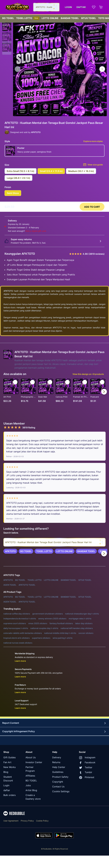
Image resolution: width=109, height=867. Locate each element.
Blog (5, 772)
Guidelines (57, 772)
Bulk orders (9, 795)
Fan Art (7, 762)
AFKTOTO (8, 291)
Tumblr (88, 772)
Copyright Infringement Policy (18, 731)
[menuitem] (8, 17)
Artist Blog (31, 790)
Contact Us (58, 786)
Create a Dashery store (33, 797)
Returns (56, 762)
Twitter (88, 767)
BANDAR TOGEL (70, 18)
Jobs (28, 785)
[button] (6, 26)
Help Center (58, 767)
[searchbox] (54, 542)
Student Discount (8, 778)
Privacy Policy (27, 820)
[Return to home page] (17, 7)
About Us (31, 757)
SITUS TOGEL (88, 18)
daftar (6, 790)
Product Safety (60, 776)
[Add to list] (15, 382)
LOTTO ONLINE (50, 18)
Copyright (57, 781)
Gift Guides (9, 757)
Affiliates (30, 775)
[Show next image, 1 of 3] (102, 69)
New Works (9, 767)
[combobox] (46, 7)
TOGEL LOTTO (27, 18)
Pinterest (89, 777)
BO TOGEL (8, 18)
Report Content (10, 722)
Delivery (56, 757)
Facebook (90, 762)
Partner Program (30, 769)
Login (6, 785)
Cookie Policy (42, 820)
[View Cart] (101, 7)
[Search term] (55, 7)
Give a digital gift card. (36, 231)
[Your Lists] (93, 7)
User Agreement (10, 820)
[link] (10, 551)
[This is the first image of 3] (17, 69)
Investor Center (34, 762)
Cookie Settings (60, 791)
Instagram (90, 757)
